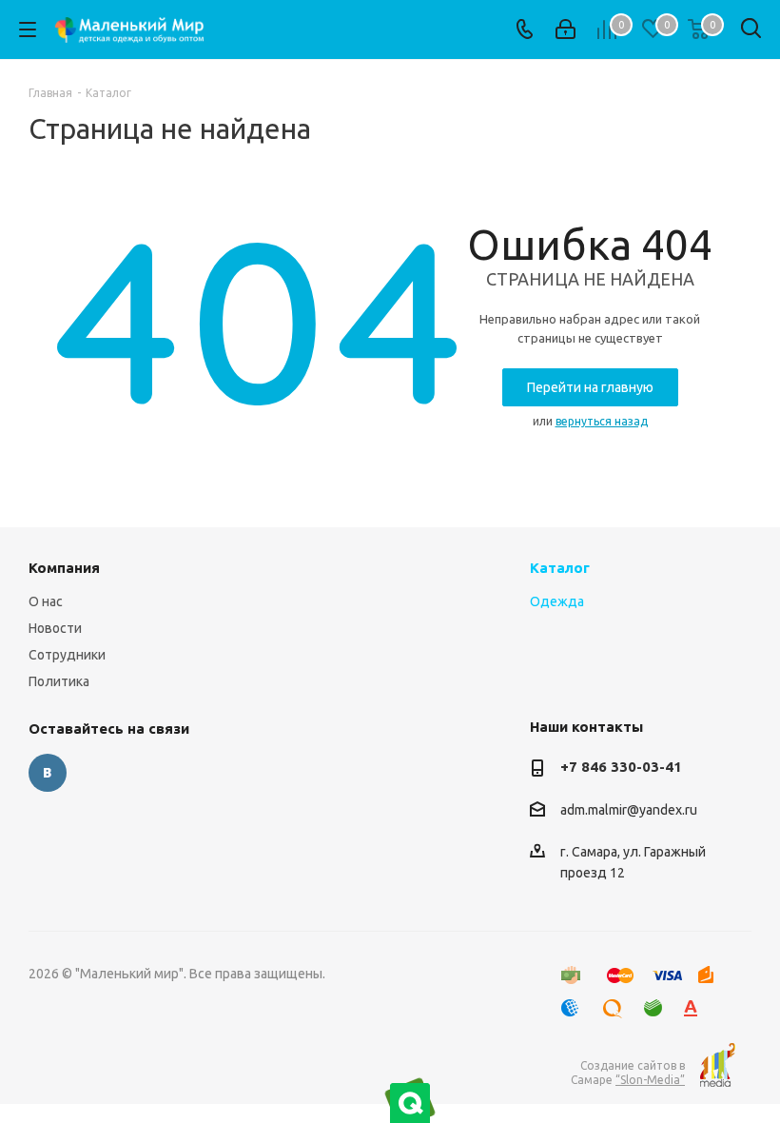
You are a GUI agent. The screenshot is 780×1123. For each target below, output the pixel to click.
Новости (55, 628)
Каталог (560, 568)
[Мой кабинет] (565, 29)
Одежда (557, 601)
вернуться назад (602, 421)
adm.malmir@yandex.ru (628, 810)
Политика (59, 681)
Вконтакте (48, 773)
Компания (64, 568)
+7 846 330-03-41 (621, 767)
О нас (46, 601)
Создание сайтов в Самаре (628, 1072)
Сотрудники (67, 654)
